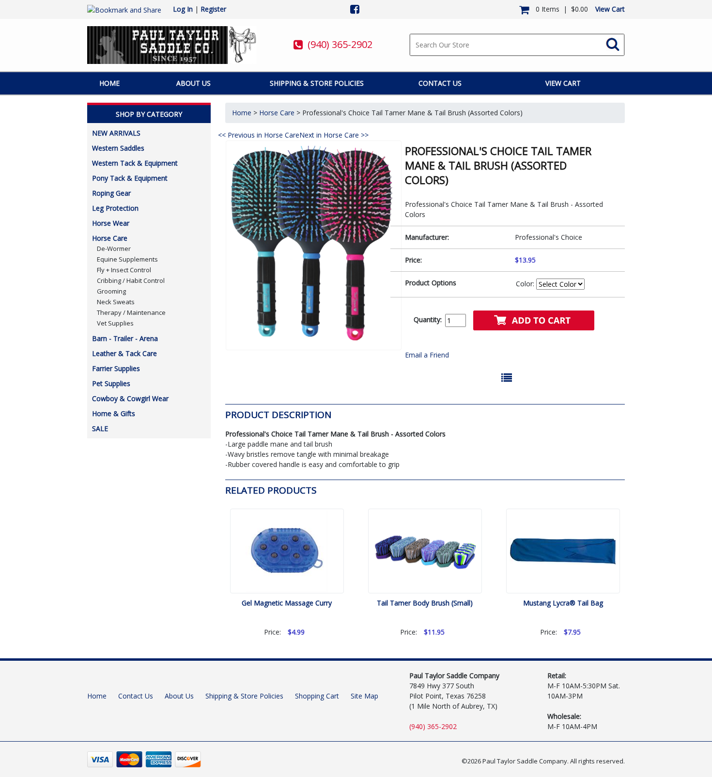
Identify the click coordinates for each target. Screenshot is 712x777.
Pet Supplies (111, 383)
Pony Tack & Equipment (130, 178)
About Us (193, 83)
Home (109, 83)
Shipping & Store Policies (317, 83)
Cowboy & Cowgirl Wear (130, 398)
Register (213, 9)
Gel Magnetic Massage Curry (287, 602)
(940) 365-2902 (340, 44)
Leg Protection (115, 208)
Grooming (111, 291)
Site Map (364, 695)
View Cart (610, 9)
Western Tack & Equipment (135, 163)
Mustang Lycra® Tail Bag (563, 602)
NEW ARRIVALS (116, 133)
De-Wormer (114, 248)
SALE (100, 428)
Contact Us (440, 83)
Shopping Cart (317, 695)
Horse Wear (110, 223)
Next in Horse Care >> (334, 135)
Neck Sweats (116, 301)
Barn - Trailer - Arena (125, 338)
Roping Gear (111, 193)
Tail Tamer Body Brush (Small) (425, 602)
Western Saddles (118, 148)
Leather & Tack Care (124, 353)
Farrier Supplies (116, 368)
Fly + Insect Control (124, 269)
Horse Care (109, 238)
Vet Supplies (115, 323)
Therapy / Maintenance (131, 312)
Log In (183, 9)
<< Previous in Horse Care (258, 135)
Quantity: (428, 319)
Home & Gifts (113, 413)
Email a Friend (427, 354)
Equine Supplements (127, 259)
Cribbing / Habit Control (131, 280)
